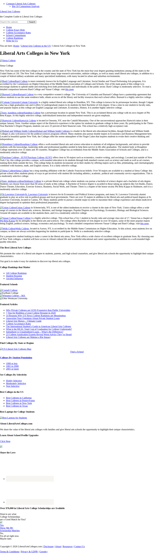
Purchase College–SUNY (40, 157)
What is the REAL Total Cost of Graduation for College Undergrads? (39, 329)
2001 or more (12, 369)
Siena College (22, 170)
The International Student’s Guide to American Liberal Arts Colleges (38, 326)
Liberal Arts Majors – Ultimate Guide (24, 321)
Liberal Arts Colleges (10, 11)
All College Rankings (16, 273)
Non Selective (12, 386)
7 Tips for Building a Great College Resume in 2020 (31, 313)
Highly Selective (14, 380)
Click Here (5, 441)
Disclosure (48, 546)
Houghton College (29, 144)
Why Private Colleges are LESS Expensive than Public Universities (38, 310)
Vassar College (24, 218)
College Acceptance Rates (18, 323)
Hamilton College (32, 112)
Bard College (21, 81)
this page (69, 89)
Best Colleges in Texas (17, 406)
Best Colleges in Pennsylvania (20, 400)
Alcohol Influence (14, 278)
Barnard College (26, 94)
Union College (23, 207)
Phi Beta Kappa (7, 220)
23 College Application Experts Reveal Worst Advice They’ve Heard (39, 334)
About (58, 546)
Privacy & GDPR (29, 551)
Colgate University (29, 102)
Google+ (43, 551)
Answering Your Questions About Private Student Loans (33, 318)
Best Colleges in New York (19, 403)
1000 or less (11, 363)
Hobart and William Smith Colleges (53, 131)
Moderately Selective (16, 383)
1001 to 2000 (12, 366)
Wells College (22, 228)
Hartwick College (27, 120)
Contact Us (79, 546)
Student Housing (14, 276)
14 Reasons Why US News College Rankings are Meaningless (36, 315)
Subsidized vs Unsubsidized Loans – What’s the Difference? (34, 332)
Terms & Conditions (9, 551)
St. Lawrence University (36, 194)
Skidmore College (32, 181)
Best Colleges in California (19, 398)
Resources (67, 546)
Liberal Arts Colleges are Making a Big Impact (28, 337)
